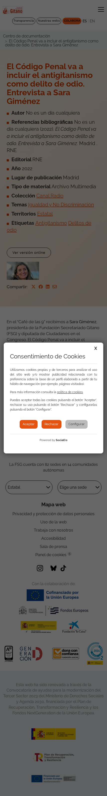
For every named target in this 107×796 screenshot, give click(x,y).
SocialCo (61, 440)
